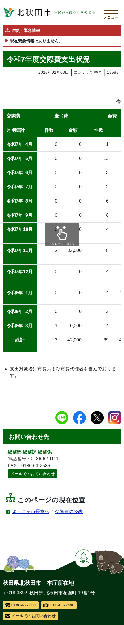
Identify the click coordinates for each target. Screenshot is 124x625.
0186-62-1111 (23, 605)
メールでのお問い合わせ (32, 473)
